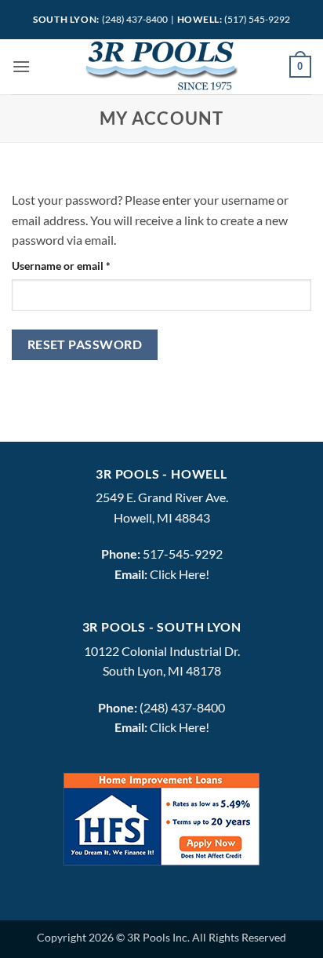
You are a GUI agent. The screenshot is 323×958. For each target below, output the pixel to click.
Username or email (83, 265)
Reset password (85, 344)
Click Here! (179, 573)
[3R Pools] (161, 66)
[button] (21, 66)
